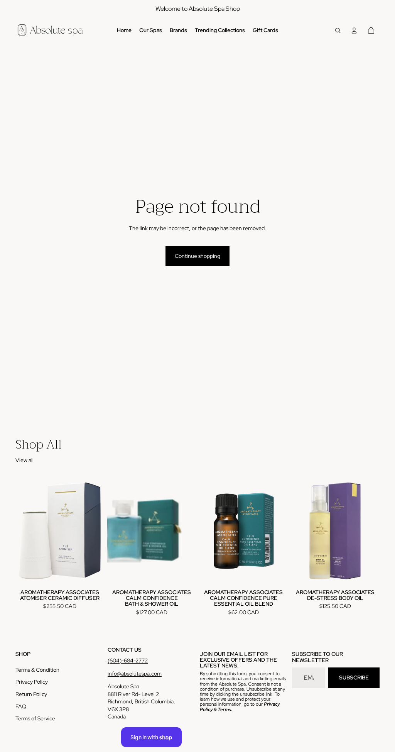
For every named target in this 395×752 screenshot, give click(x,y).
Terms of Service (35, 718)
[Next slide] (187, 530)
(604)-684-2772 (128, 660)
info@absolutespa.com (135, 673)
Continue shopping (197, 255)
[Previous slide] (115, 530)
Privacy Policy (31, 681)
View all (24, 460)
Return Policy (31, 694)
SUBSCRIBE (354, 677)
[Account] (354, 30)
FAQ (20, 706)
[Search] (337, 30)
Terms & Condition (37, 669)
